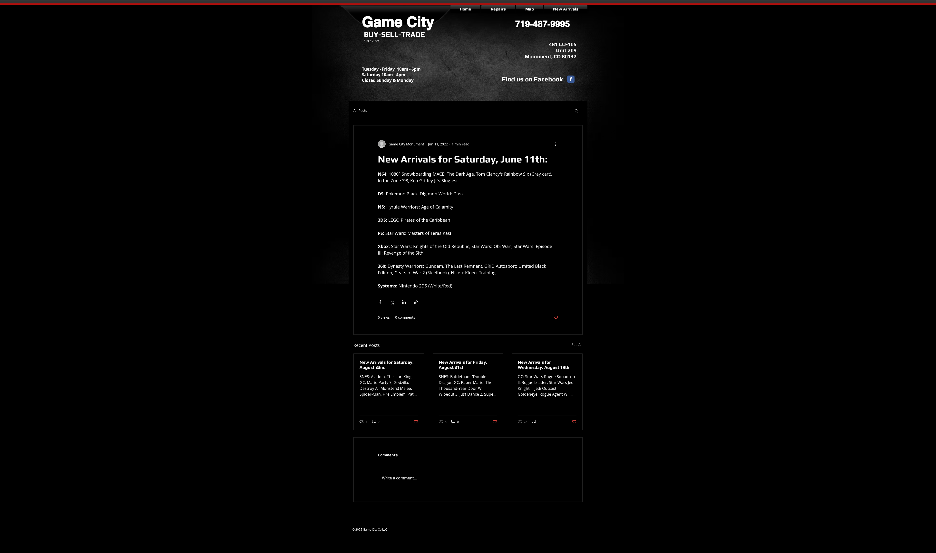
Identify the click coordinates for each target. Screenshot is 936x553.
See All (577, 344)
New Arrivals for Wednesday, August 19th (543, 365)
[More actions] (555, 144)
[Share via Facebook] (380, 302)
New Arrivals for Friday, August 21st (463, 365)
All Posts (360, 110)
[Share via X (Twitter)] (392, 302)
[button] (576, 111)
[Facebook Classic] (571, 79)
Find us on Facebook (532, 79)
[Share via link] (416, 302)
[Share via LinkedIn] (404, 302)
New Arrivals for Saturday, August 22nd (387, 365)
